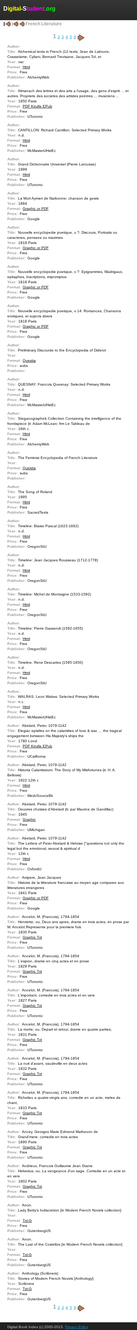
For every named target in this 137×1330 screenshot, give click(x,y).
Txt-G (27, 1220)
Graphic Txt (32, 937)
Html (26, 67)
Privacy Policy (76, 1327)
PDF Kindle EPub (37, 106)
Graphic (29, 819)
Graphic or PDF (36, 209)
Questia (29, 360)
